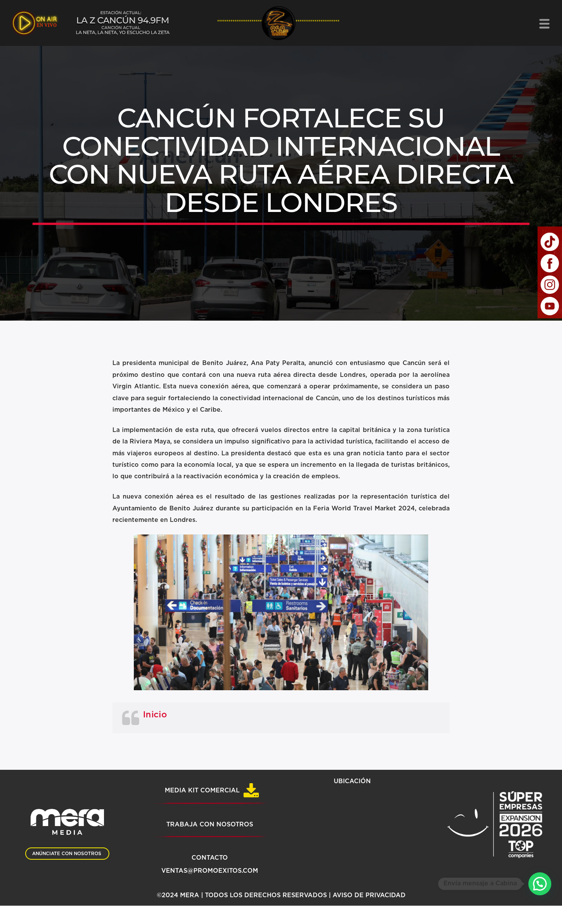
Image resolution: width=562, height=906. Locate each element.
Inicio (155, 714)
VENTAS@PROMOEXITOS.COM (209, 871)
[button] (539, 883)
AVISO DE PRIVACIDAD (369, 895)
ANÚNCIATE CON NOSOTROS (66, 853)
